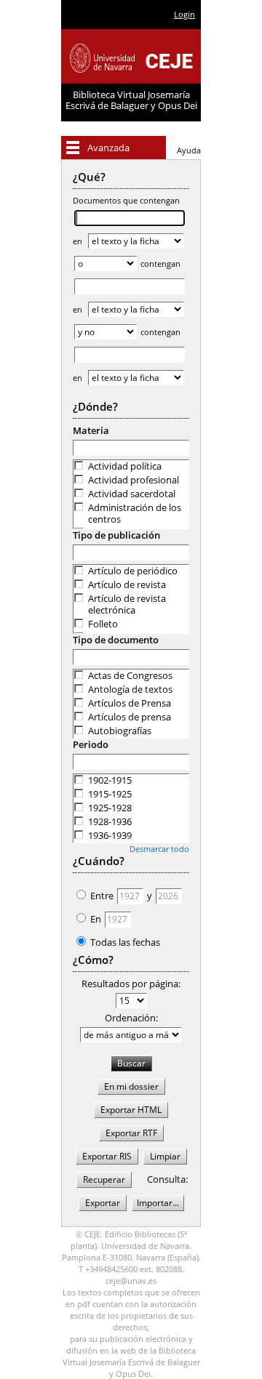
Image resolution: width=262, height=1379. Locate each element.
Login (184, 14)
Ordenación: (131, 1017)
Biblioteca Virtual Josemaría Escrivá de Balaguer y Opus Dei (131, 100)
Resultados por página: (131, 983)
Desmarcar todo (159, 848)
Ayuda (189, 150)
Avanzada (108, 147)
